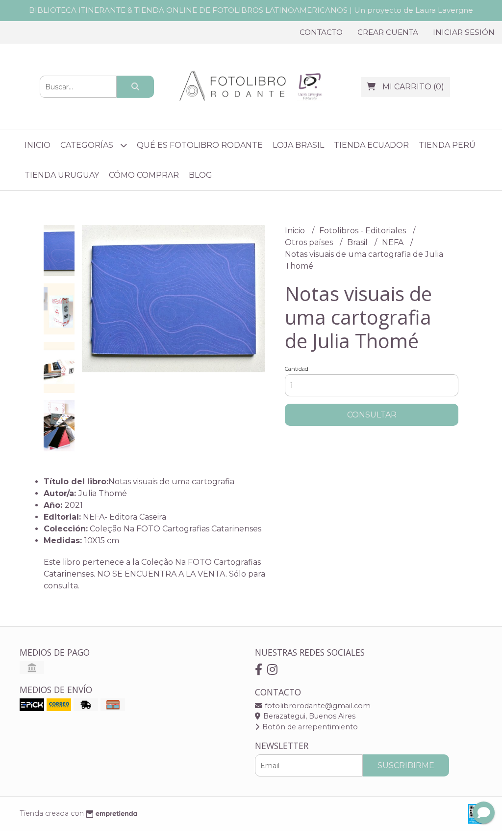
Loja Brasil (298, 145)
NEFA (393, 242)
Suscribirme (405, 765)
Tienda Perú (447, 145)
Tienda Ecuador (371, 145)
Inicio (37, 145)
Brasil (358, 242)
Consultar (372, 414)
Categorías (87, 145)
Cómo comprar (144, 175)
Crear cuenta (387, 32)
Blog (200, 175)
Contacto (321, 32)
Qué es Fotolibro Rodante (200, 145)
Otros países (310, 242)
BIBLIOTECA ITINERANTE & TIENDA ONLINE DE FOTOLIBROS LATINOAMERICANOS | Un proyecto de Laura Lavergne (251, 10)
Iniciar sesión (464, 32)
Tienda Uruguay (62, 175)
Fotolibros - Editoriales (363, 230)
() (413, 86)
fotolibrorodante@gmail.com (317, 705)
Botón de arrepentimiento (309, 726)
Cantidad (296, 368)
